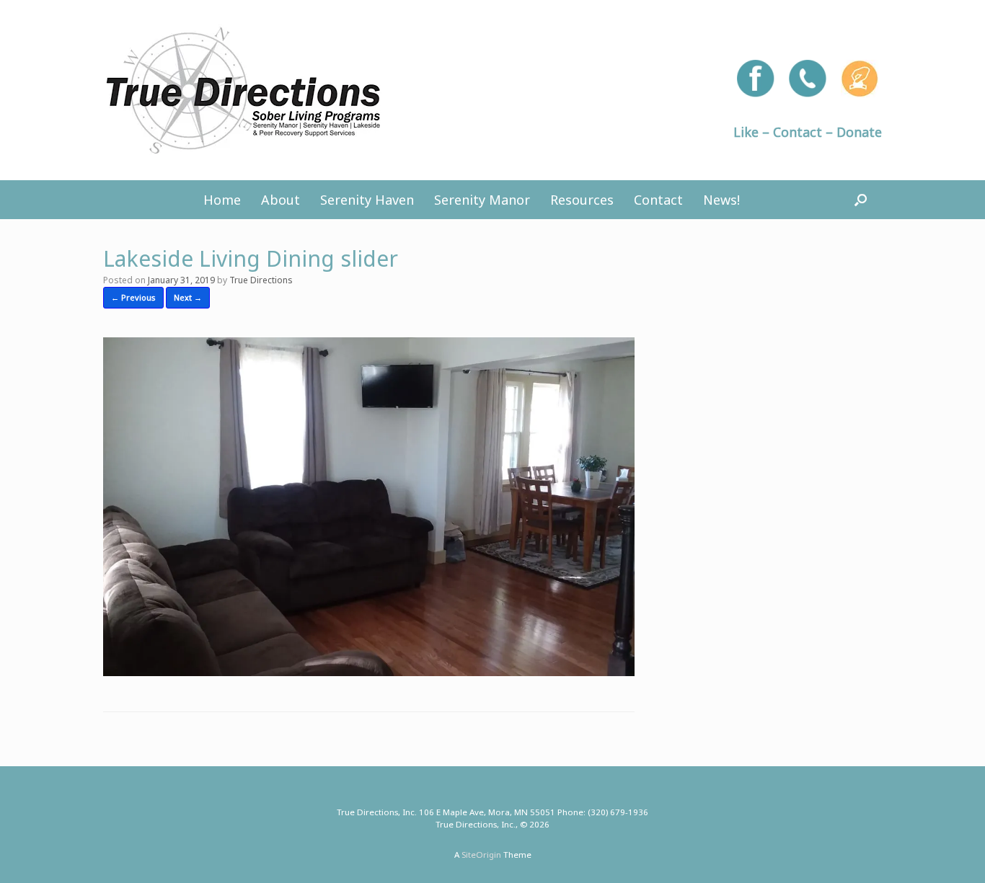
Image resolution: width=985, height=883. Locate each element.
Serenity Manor (482, 199)
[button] (860, 199)
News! (721, 199)
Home (222, 199)
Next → (188, 297)
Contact (658, 199)
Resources (582, 199)
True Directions (261, 280)
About (280, 199)
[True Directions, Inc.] (243, 90)
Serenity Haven (367, 199)
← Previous (133, 297)
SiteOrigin (481, 854)
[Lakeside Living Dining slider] (369, 671)
